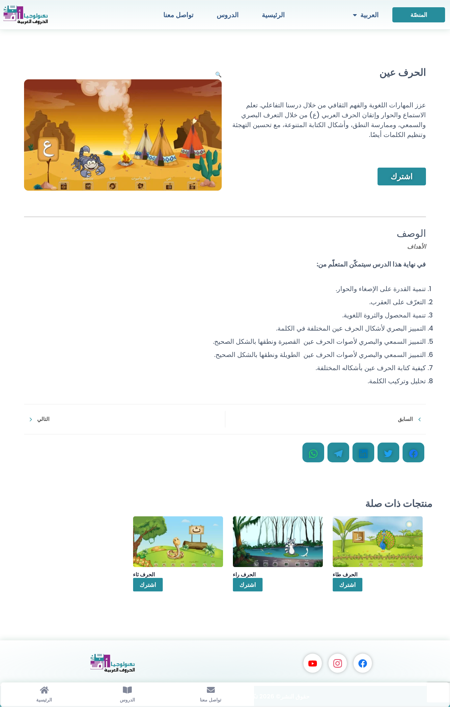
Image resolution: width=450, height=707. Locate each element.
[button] (218, 74)
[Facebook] (362, 663)
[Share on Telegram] (338, 452)
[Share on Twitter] (388, 452)
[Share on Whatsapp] (313, 452)
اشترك (402, 176)
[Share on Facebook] (413, 452)
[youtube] (312, 663)
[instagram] (337, 663)
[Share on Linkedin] (363, 452)
